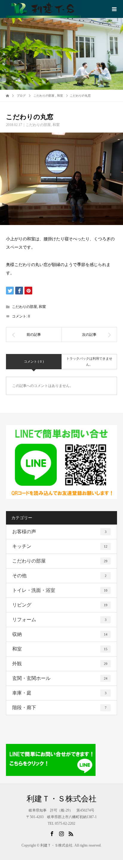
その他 (59, 575)
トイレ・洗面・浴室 (59, 590)
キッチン (59, 546)
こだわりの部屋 (38, 125)
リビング (59, 604)
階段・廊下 (59, 707)
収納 (59, 634)
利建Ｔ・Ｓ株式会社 (61, 799)
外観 (59, 663)
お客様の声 (59, 531)
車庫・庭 (59, 692)
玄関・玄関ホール (59, 678)
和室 (56, 125)
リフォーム (59, 619)
